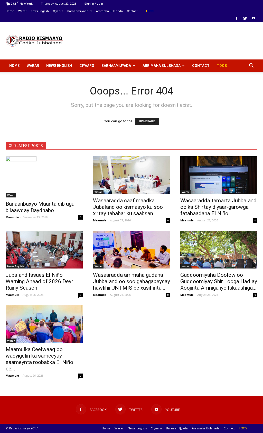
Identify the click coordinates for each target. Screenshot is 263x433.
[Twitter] (245, 18)
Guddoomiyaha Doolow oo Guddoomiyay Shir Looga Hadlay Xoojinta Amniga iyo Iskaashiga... (218, 281)
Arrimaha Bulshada (109, 11)
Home (10, 11)
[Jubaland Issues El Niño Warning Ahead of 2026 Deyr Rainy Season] (44, 250)
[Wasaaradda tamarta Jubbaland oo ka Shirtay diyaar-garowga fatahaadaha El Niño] (218, 175)
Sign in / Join (93, 3)
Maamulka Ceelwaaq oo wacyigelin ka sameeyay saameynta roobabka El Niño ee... (39, 359)
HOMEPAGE (147, 121)
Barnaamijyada (77, 11)
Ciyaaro (58, 11)
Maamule (12, 217)
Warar (22, 11)
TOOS (150, 11)
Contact (132, 11)
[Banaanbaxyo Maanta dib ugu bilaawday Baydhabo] (44, 176)
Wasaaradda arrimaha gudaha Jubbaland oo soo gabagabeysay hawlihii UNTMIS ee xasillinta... (131, 281)
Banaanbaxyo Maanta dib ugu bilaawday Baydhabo (40, 207)
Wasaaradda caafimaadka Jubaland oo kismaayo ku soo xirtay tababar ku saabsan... (128, 206)
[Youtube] (253, 18)
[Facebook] (236, 18)
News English (40, 11)
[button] (251, 65)
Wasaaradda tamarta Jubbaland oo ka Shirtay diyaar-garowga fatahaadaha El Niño (218, 206)
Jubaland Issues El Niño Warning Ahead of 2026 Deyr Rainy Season (39, 281)
